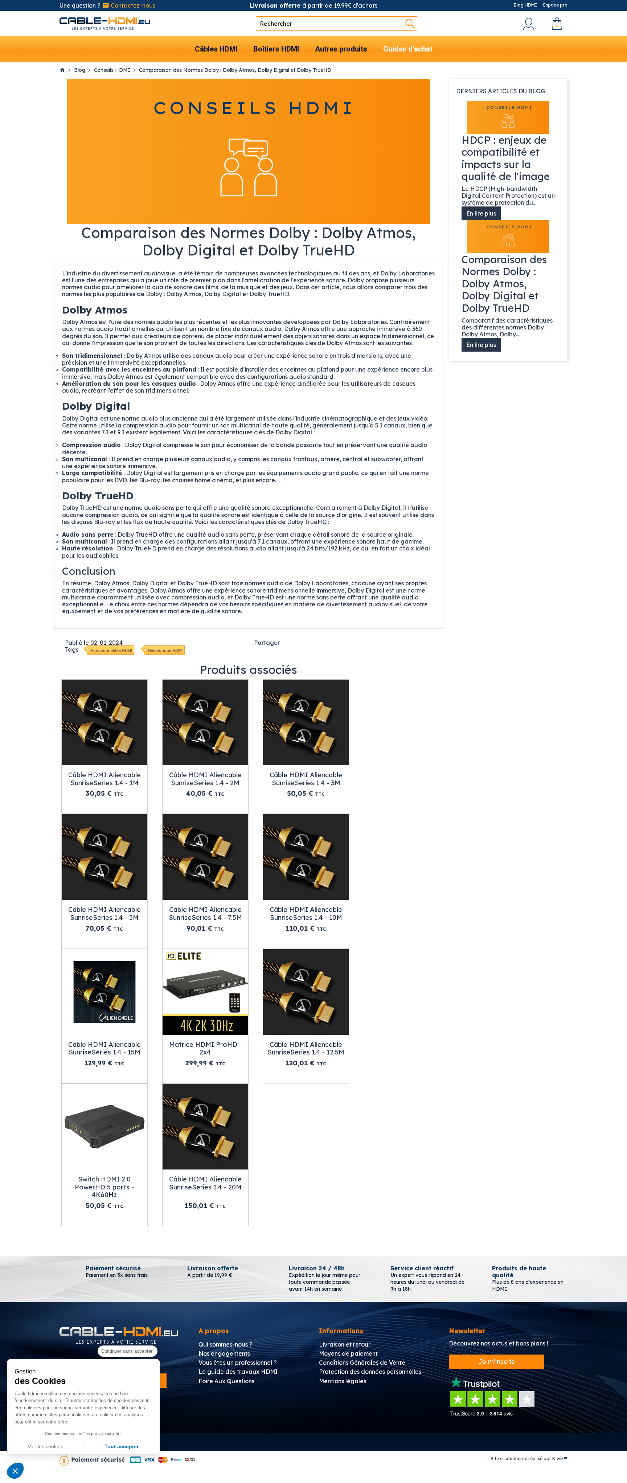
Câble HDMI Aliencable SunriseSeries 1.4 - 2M (205, 779)
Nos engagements (224, 1353)
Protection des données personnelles (370, 1371)
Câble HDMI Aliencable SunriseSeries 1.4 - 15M (104, 1048)
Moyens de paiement (348, 1353)
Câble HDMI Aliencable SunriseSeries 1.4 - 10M (306, 913)
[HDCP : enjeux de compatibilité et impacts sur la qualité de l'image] (508, 117)
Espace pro (555, 5)
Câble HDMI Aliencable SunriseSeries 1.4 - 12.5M (305, 1048)
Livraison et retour (344, 1344)
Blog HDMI (525, 5)
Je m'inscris (497, 1361)
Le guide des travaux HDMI (238, 1371)
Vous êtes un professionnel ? (237, 1362)
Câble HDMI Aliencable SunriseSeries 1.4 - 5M (104, 913)
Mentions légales (342, 1381)
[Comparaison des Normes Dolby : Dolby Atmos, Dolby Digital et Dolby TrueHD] (508, 236)
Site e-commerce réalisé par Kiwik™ (529, 1458)
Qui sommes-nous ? (225, 1344)
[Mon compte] (528, 24)
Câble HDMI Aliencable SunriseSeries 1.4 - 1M (104, 779)
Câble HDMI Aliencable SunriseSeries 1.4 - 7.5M (205, 913)
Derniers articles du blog (500, 91)
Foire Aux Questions (226, 1381)
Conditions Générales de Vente (362, 1362)
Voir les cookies (45, 1446)
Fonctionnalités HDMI (111, 650)
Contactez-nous (132, 5)
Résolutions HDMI (165, 650)
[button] (15, 1470)
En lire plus (481, 213)
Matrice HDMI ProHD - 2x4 (205, 1048)
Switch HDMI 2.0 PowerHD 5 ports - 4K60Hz (104, 1187)
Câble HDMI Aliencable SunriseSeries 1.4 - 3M (306, 779)
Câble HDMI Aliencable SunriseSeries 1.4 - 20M (205, 1183)
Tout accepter (121, 1446)
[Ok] (410, 23)
